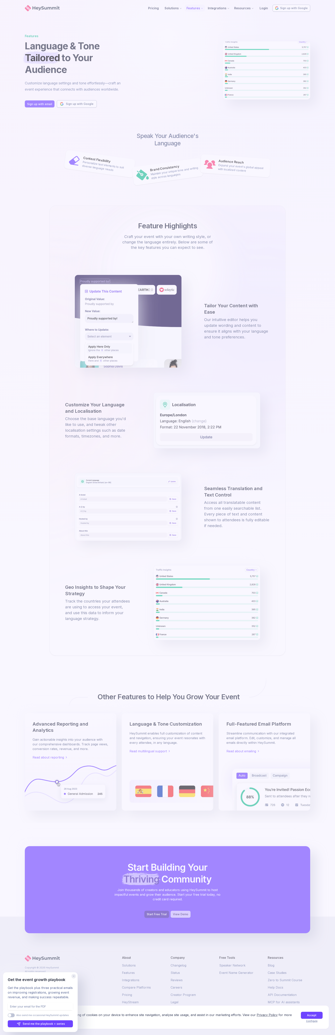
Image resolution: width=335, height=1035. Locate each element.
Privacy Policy (267, 1015)
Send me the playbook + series (44, 1023)
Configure (312, 1021)
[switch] (11, 1015)
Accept (311, 1015)
